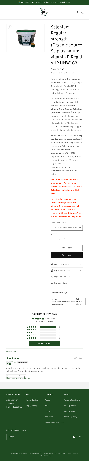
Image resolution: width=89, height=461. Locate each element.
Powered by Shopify (34, 453)
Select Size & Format (58, 222)
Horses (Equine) (32, 400)
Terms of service (72, 453)
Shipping (54, 73)
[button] (5, 12)
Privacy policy (60, 453)
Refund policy (48, 453)
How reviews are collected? (18, 378)
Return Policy (69, 411)
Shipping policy (45, 456)
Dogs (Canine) (31, 405)
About (47, 400)
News (47, 405)
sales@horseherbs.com (54, 422)
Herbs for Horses (21, 453)
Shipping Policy (70, 417)
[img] (12, 358)
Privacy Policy (70, 405)
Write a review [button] (44, 343)
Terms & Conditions (72, 400)
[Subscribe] (49, 437)
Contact (48, 411)
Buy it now (67, 255)
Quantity (54, 234)
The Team (49, 417)
